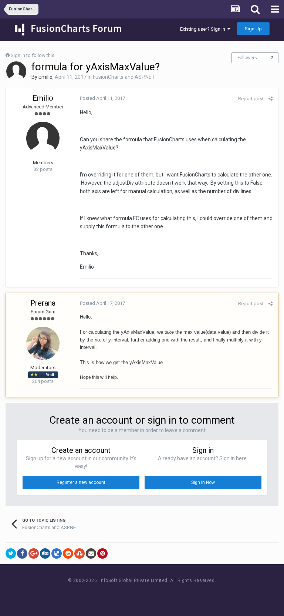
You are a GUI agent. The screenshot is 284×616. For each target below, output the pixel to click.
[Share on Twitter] (11, 553)
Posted (102, 98)
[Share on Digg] (45, 553)
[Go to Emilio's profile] (16, 71)
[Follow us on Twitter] (151, 594)
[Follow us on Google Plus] (168, 594)
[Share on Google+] (33, 553)
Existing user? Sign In (203, 29)
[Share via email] (91, 553)
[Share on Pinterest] (102, 553)
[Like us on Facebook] (135, 594)
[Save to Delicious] (56, 553)
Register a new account (81, 482)
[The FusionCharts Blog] (118, 594)
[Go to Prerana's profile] (43, 343)
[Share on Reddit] (68, 553)
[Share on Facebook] (22, 553)
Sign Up (253, 28)
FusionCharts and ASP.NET (124, 77)
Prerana (42, 303)
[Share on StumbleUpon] (79, 553)
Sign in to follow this (32, 55)
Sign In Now (203, 482)
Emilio (45, 77)
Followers (247, 57)
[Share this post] (270, 98)
